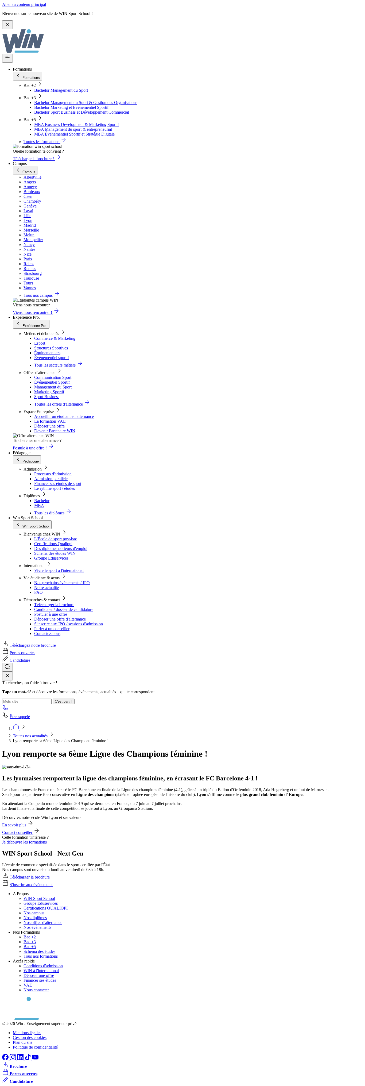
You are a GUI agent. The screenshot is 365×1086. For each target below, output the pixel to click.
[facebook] (6, 1059)
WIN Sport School (39, 898)
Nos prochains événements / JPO (62, 582)
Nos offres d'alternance (43, 922)
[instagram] (13, 1059)
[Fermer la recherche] (7, 676)
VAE (28, 985)
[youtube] (35, 1059)
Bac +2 (30, 937)
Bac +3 (30, 941)
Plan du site (22, 1042)
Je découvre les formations (24, 842)
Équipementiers (47, 353)
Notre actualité (46, 587)
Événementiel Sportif (52, 382)
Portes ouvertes (22, 652)
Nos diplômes (35, 917)
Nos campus (34, 913)
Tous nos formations (41, 956)
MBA (39, 505)
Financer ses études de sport (57, 483)
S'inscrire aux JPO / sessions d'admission (68, 624)
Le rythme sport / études (54, 488)
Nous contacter (36, 990)
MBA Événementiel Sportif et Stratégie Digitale (74, 134)
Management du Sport (53, 387)
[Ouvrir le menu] (7, 58)
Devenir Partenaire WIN (54, 431)
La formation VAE (50, 421)
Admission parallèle (51, 478)
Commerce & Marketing (54, 338)
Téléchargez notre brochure (33, 645)
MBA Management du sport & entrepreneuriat (73, 129)
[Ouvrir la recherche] (7, 667)
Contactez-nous (47, 633)
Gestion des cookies (29, 1037)
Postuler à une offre (50, 614)
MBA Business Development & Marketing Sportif (76, 124)
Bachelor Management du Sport (61, 90)
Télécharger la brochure (54, 604)
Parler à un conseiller (51, 628)
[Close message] (7, 24)
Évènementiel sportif (51, 357)
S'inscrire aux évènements (31, 884)
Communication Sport (52, 377)
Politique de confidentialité (35, 1047)
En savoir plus (14, 825)
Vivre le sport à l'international (59, 570)
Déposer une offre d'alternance (60, 619)
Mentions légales (27, 1032)
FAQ (38, 592)
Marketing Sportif (49, 392)
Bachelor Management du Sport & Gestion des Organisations (85, 102)
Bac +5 (30, 946)
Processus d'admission (53, 474)
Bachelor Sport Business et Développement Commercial (81, 112)
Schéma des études (39, 951)
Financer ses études (40, 980)
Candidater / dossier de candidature (63, 609)
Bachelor (41, 500)
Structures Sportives (51, 348)
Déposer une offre (49, 426)
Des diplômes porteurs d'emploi (60, 548)
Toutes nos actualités (31, 736)
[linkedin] (21, 1059)
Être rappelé (20, 716)
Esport (39, 343)
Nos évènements (37, 927)
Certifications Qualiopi (53, 543)
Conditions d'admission (43, 966)
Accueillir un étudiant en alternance (64, 416)
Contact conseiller (17, 832)
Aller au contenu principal (24, 4)
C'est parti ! (63, 701)
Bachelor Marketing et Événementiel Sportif (71, 107)
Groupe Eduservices (51, 558)
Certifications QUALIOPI (46, 908)
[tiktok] (28, 1059)
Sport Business (46, 396)
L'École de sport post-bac (55, 539)
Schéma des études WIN (55, 553)
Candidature (20, 660)
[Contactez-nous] (5, 709)
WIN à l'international (41, 970)
